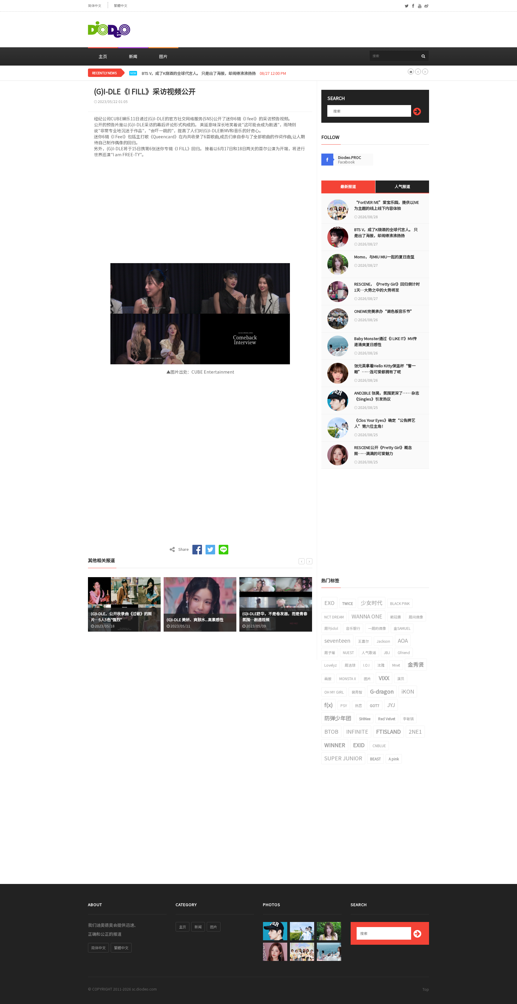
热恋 (358, 705)
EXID (359, 745)
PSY (343, 705)
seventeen (337, 640)
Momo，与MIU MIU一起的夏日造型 (384, 257)
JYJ (391, 705)
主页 (103, 56)
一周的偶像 (377, 628)
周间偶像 (416, 616)
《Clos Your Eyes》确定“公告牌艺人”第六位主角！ (384, 423)
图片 (163, 56)
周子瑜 (329, 652)
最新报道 (348, 186)
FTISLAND (388, 731)
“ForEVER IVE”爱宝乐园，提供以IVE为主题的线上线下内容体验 (386, 205)
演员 (400, 678)
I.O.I (366, 665)
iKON (408, 691)
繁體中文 (120, 5)
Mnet (396, 665)
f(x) (328, 705)
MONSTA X (347, 678)
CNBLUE (379, 745)
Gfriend (404, 652)
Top (425, 989)
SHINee (364, 718)
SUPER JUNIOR (343, 758)
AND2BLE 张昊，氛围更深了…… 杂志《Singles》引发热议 (386, 396)
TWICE (347, 603)
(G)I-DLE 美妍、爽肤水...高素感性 (195, 619)
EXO (329, 602)
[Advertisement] (320, 29)
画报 (328, 678)
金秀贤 (416, 664)
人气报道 (402, 186)
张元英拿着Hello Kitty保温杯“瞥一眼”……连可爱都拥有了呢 (385, 368)
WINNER (334, 745)
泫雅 (380, 665)
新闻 (133, 56)
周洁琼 (350, 665)
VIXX (384, 678)
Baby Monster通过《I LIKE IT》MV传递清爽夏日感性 (385, 341)
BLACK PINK (400, 603)
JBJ (387, 652)
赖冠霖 (395, 616)
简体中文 (94, 5)
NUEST (348, 652)
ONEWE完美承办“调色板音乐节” (384, 311)
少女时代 (371, 602)
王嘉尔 (363, 641)
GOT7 (374, 705)
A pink (394, 758)
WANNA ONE (367, 616)
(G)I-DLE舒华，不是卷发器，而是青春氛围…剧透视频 (274, 616)
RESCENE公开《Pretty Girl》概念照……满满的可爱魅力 (383, 450)
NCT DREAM (334, 616)
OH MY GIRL (334, 691)
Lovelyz (330, 665)
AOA (403, 640)
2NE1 (415, 731)
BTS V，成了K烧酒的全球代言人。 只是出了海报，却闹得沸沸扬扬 (386, 232)
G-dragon (382, 691)
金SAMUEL (402, 628)
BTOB (331, 731)
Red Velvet (386, 718)
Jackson (383, 641)
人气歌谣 (369, 652)
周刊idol (331, 628)
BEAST (375, 758)
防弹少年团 (337, 718)
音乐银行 (353, 628)
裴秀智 (357, 691)
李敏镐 (408, 718)
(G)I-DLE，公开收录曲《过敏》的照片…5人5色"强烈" (121, 616)
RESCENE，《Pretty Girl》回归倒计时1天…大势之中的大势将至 (387, 287)
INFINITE (357, 731)
